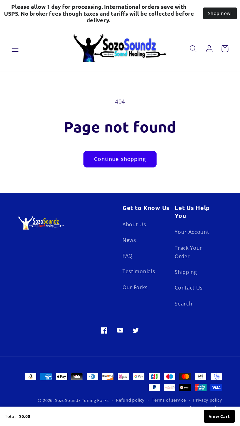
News (129, 240)
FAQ (127, 255)
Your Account (192, 231)
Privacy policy (207, 400)
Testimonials (138, 271)
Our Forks (135, 287)
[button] (15, 49)
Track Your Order (188, 252)
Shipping (186, 272)
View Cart (219, 416)
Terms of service (169, 400)
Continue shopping (120, 158)
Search (183, 303)
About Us (134, 224)
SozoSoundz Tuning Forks (82, 400)
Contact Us (189, 287)
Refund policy (130, 400)
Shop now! (220, 13)
